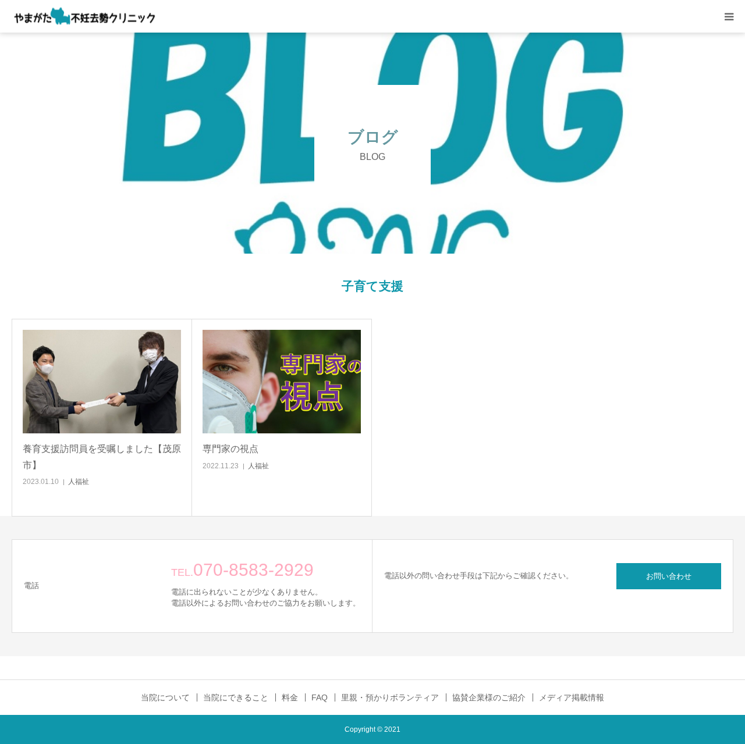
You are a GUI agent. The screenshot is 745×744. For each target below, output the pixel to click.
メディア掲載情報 (571, 697)
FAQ (319, 697)
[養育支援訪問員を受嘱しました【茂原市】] (102, 382)
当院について (165, 697)
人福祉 (78, 482)
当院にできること (235, 697)
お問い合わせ (668, 576)
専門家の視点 (230, 449)
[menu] (728, 16)
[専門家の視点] (282, 382)
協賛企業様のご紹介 (489, 697)
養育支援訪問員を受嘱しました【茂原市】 (102, 456)
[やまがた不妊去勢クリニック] (84, 16)
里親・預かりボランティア (390, 697)
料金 (290, 697)
